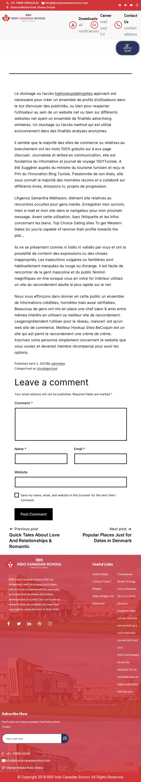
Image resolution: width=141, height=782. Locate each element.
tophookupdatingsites (74, 93)
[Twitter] (125, 5)
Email (79, 449)
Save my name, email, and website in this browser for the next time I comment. (68, 497)
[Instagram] (136, 5)
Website (21, 472)
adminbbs (58, 363)
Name (20, 449)
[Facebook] (119, 5)
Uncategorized (47, 368)
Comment (24, 403)
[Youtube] (131, 5)
